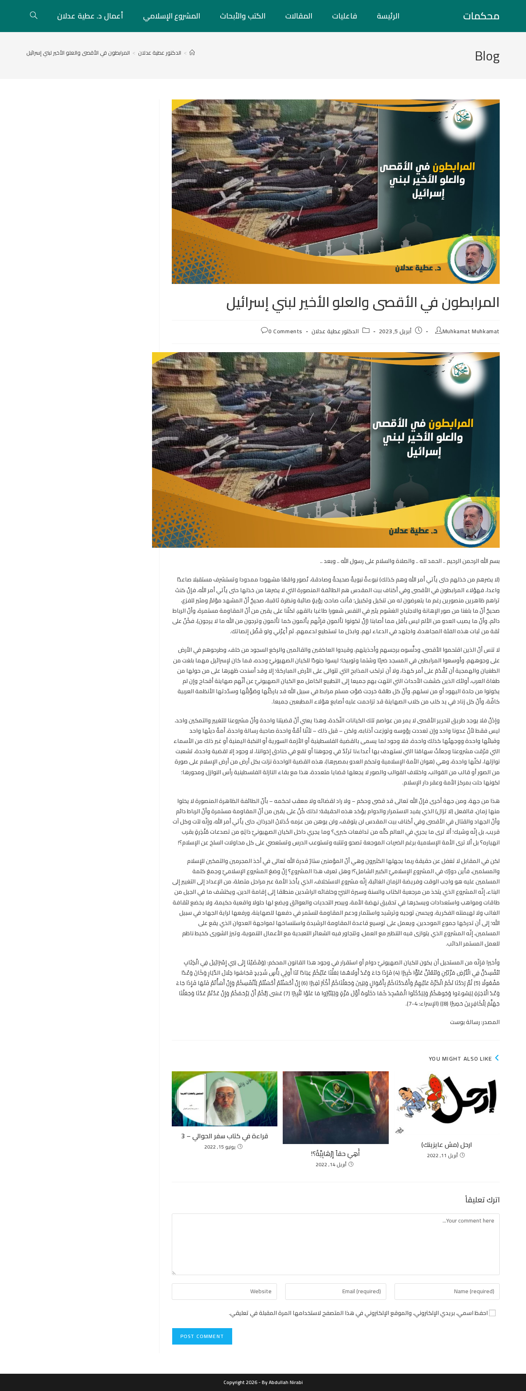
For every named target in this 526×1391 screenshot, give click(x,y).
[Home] (192, 53)
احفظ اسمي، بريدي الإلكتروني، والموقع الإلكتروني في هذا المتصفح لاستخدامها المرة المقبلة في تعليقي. (358, 1313)
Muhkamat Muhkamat (471, 331)
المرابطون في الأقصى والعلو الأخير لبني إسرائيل (78, 53)
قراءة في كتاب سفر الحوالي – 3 (224, 1135)
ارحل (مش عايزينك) (446, 1144)
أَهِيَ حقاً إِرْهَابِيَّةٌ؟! (335, 1153)
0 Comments (285, 331)
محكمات (481, 16)
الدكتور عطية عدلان (335, 331)
